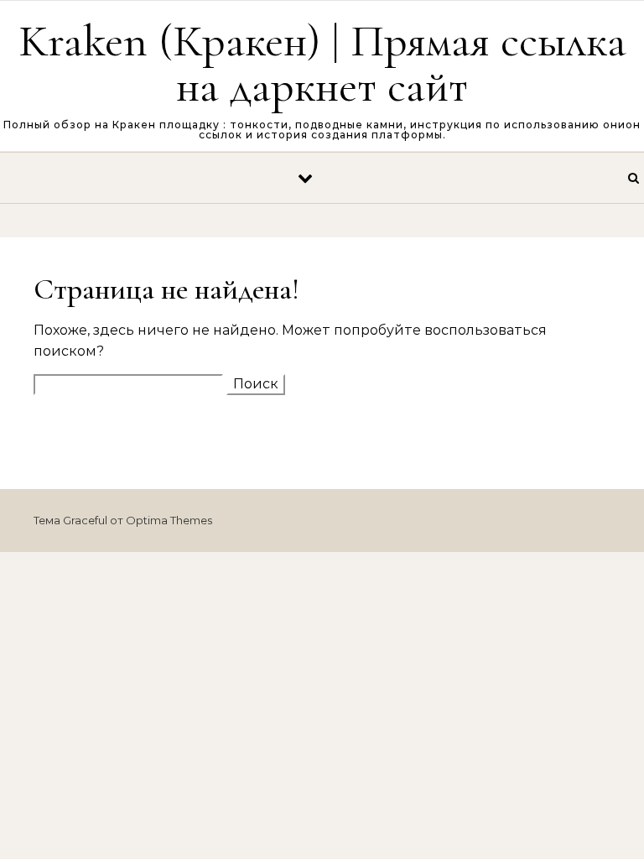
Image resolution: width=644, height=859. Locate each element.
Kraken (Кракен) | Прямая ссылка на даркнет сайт (322, 63)
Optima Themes (169, 520)
